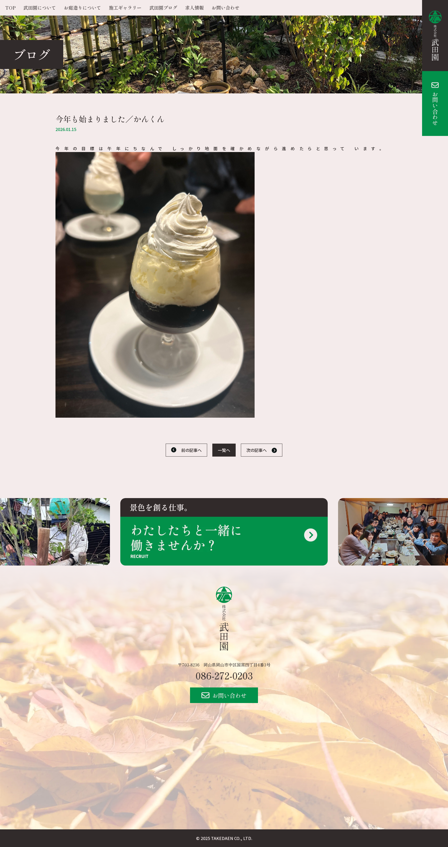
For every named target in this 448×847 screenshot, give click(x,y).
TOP (10, 7)
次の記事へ (256, 450)
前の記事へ (191, 450)
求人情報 (194, 7)
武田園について (39, 7)
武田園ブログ (163, 7)
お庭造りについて (82, 7)
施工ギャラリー (125, 7)
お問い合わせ (435, 108)
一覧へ (224, 450)
